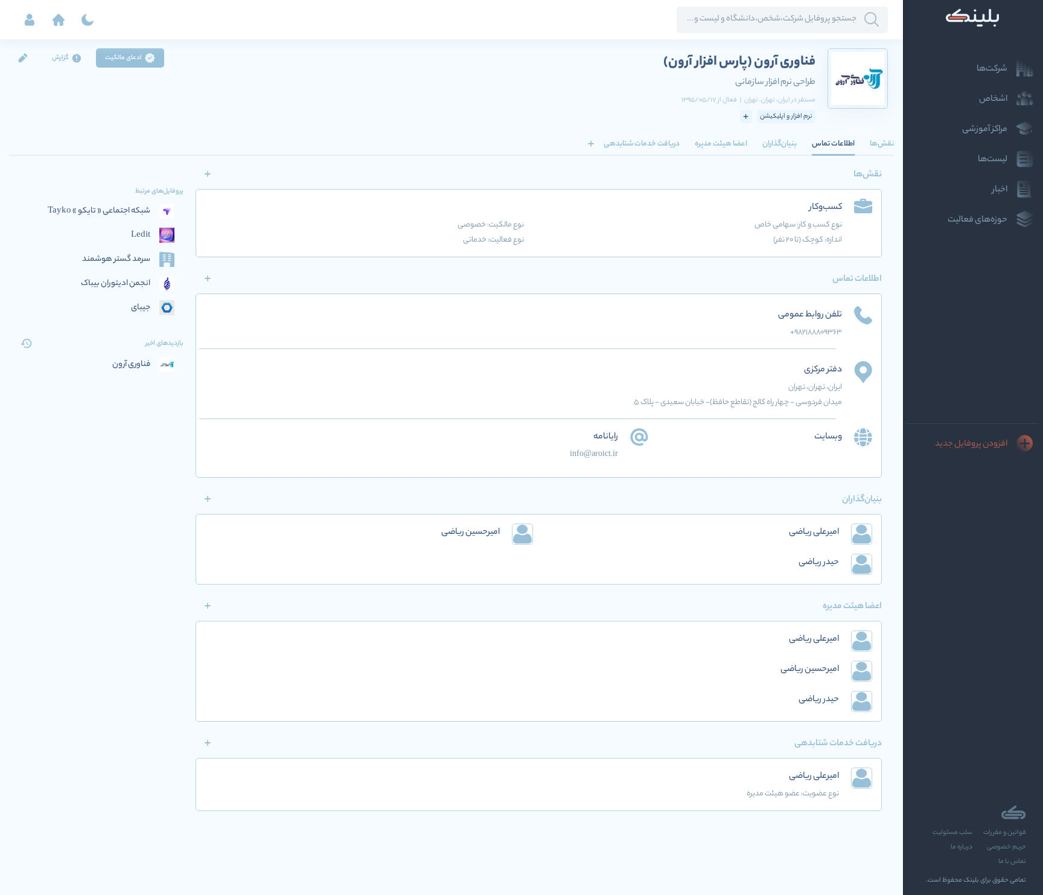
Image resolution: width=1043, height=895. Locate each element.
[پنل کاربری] (29, 19)
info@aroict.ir (594, 454)
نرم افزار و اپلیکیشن (786, 116)
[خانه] (58, 19)
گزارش (60, 58)
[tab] (882, 144)
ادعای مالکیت (123, 58)
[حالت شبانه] (87, 19)
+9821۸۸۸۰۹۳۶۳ (816, 332)
